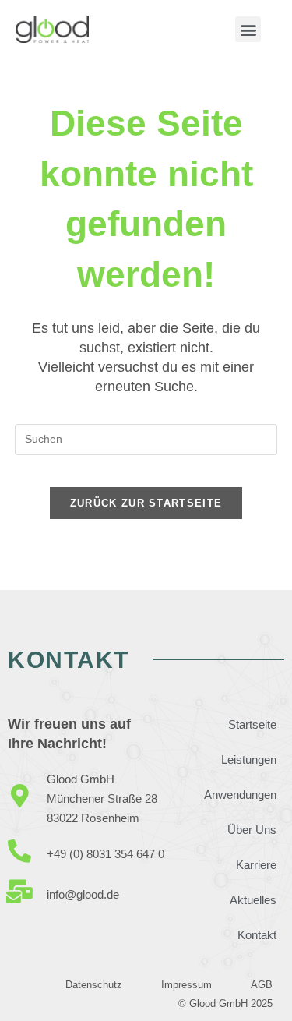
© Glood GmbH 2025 (225, 1003)
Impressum (186, 985)
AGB (262, 985)
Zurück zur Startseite (146, 503)
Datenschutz (93, 985)
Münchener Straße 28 (102, 798)
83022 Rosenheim (93, 818)
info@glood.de (83, 894)
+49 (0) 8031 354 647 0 (105, 853)
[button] (248, 29)
